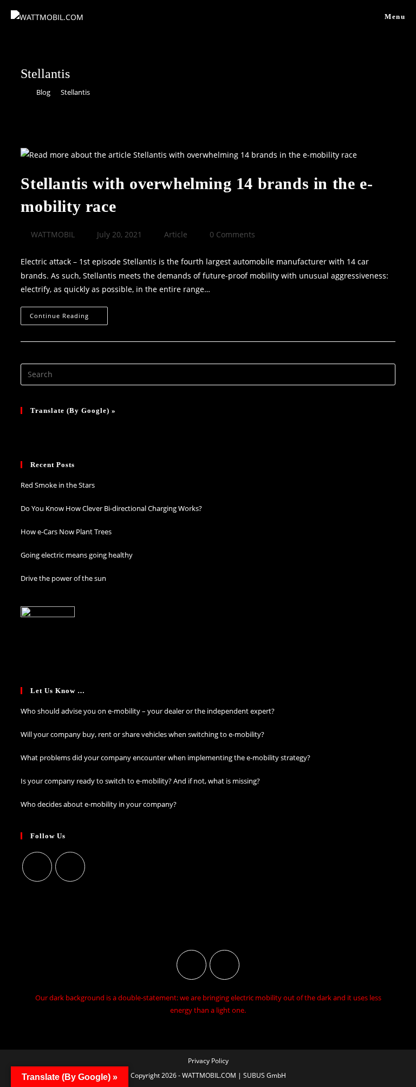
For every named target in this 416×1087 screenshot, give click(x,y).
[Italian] (55, 430)
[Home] (23, 92)
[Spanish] (69, 430)
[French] (41, 430)
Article (175, 234)
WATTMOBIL (53, 234)
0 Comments (232, 234)
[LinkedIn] (70, 867)
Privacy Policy (208, 1060)
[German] (27, 430)
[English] (83, 430)
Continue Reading (69, 317)
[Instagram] (37, 867)
